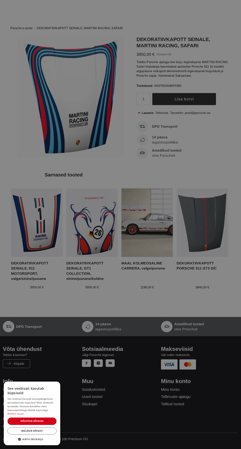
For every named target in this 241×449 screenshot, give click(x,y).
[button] (32, 439)
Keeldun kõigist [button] (32, 430)
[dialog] (32, 413)
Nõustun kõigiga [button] (32, 421)
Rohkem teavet (16, 413)
